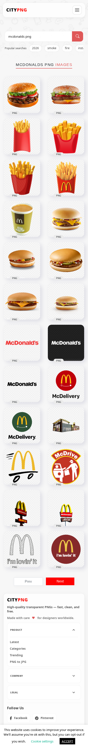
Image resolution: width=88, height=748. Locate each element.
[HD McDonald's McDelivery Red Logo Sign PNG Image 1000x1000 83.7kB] (66, 384)
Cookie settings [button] (42, 741)
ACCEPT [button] (67, 741)
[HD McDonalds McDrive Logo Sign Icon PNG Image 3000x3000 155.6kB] (22, 467)
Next (60, 581)
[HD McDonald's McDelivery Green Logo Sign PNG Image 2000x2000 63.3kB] (22, 425)
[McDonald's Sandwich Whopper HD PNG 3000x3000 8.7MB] (22, 95)
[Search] (77, 36)
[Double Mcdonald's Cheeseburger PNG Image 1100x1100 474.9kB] (66, 219)
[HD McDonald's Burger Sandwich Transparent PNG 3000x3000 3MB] (66, 95)
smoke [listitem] (51, 48)
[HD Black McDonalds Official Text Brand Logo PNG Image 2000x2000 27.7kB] (22, 384)
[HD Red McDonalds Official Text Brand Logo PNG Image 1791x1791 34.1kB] (22, 343)
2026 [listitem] (35, 48)
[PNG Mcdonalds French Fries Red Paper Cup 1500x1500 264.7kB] (66, 178)
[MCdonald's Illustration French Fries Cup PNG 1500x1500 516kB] (22, 136)
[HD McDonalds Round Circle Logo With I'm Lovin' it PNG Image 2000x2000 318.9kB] (66, 549)
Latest (14, 642)
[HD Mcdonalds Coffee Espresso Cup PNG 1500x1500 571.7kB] (22, 219)
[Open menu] (77, 10)
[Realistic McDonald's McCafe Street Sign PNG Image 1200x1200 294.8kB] (66, 508)
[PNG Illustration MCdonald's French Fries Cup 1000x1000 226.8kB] (66, 136)
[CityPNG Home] (16, 10)
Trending (16, 655)
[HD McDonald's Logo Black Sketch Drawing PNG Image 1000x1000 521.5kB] (22, 549)
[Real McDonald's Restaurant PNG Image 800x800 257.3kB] (66, 425)
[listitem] (18, 718)
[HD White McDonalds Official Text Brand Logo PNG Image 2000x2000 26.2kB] (66, 343)
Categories (18, 649)
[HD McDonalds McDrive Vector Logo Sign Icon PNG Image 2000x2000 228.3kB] (66, 467)
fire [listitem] (67, 48)
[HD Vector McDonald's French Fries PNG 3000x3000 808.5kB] (22, 178)
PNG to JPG (18, 662)
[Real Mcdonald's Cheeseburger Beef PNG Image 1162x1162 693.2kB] (66, 301)
